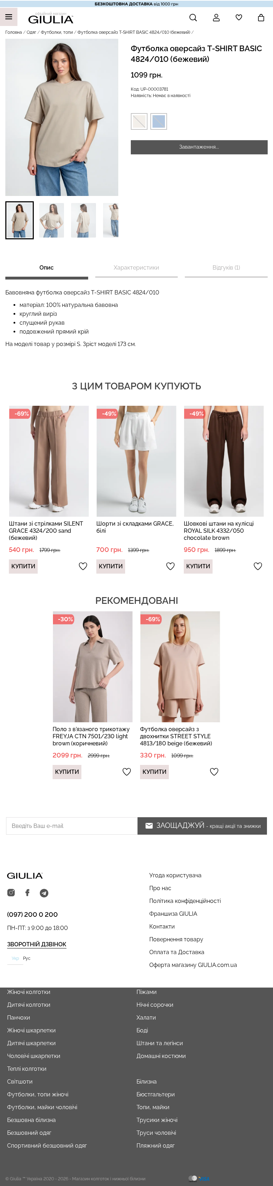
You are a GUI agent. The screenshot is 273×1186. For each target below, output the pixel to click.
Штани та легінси (159, 1043)
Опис (46, 267)
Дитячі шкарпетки (31, 1043)
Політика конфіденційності (185, 901)
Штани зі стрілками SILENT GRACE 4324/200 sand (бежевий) (46, 530)
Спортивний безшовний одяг (47, 1145)
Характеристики (136, 267)
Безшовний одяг (29, 1132)
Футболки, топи (57, 32)
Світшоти (20, 1081)
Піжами (146, 992)
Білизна (146, 1081)
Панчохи (18, 1017)
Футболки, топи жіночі (37, 1094)
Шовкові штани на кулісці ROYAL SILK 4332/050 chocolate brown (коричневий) (219, 534)
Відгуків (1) (226, 267)
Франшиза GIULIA (173, 913)
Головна (13, 32)
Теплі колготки (27, 1068)
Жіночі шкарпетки (31, 1030)
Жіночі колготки (28, 992)
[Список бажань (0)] (239, 17)
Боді (142, 1030)
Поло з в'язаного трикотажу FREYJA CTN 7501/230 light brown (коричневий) (91, 736)
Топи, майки (153, 1107)
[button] (19, 220)
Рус (27, 958)
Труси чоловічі (156, 1132)
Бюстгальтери (155, 1094)
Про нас (160, 888)
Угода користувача (175, 875)
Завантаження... (199, 147)
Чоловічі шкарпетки (33, 1056)
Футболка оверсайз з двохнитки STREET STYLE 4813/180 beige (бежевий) (176, 736)
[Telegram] (44, 893)
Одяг (31, 32)
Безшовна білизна (31, 1120)
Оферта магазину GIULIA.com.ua (193, 965)
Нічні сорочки (154, 1004)
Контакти (162, 926)
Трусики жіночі (156, 1120)
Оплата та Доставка (176, 952)
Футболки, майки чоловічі (42, 1107)
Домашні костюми (161, 1056)
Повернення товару (176, 939)
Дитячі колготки (28, 1004)
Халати (146, 1017)
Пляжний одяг (155, 1145)
